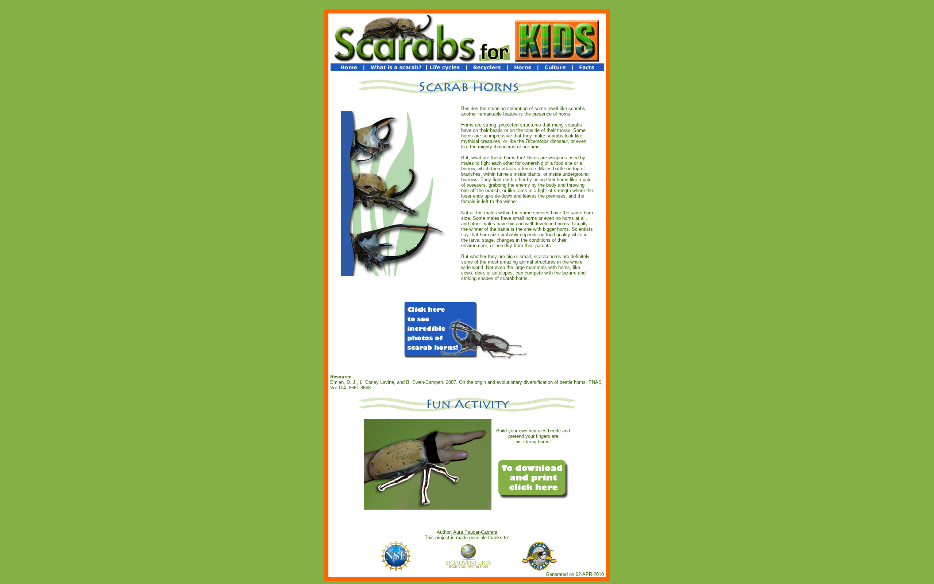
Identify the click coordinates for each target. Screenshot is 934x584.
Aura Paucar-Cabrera (475, 532)
